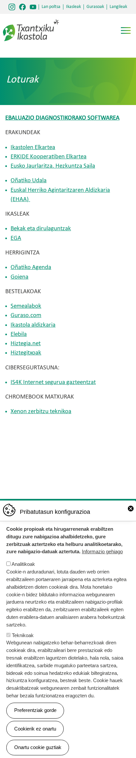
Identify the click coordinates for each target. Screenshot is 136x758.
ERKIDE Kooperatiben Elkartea (48, 157)
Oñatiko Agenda (31, 267)
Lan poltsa (51, 6)
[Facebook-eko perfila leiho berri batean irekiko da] (22, 7)
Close (131, 509)
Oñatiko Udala (29, 181)
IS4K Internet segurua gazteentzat (53, 382)
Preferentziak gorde (35, 710)
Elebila (19, 334)
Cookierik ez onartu (35, 728)
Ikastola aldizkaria (33, 325)
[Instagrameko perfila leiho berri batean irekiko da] (12, 7)
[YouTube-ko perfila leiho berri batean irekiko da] (33, 7)
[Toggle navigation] (126, 30)
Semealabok (26, 306)
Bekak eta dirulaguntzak (41, 229)
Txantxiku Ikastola (31, 22)
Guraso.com (26, 315)
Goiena (19, 277)
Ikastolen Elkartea (33, 147)
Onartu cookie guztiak (37, 747)
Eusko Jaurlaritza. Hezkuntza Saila (53, 166)
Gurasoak (95, 6)
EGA (16, 238)
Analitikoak (23, 564)
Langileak (118, 6)
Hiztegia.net (26, 344)
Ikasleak (73, 6)
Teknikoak (23, 635)
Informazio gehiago (102, 551)
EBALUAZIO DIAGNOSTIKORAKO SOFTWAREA (62, 118)
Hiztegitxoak (26, 353)
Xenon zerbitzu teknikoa (41, 411)
